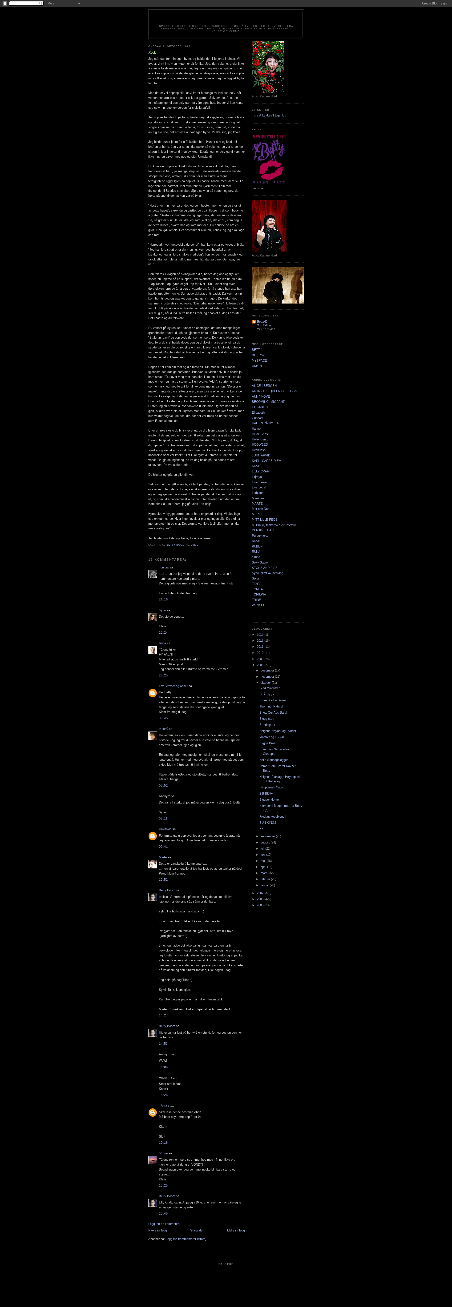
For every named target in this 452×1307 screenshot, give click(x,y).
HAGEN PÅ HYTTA (265, 423)
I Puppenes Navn (271, 787)
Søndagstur (267, 725)
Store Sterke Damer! (273, 700)
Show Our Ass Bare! (273, 712)
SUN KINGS (267, 822)
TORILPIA (259, 594)
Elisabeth (258, 412)
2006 (260, 899)
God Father (264, 325)
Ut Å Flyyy (266, 694)
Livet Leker (259, 482)
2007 (260, 893)
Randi (256, 541)
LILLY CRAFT (261, 471)
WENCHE (258, 605)
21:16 (163, 599)
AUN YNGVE (261, 396)
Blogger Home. (269, 799)
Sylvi (162, 610)
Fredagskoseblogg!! (272, 816)
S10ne (163, 1153)
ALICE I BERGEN (264, 386)
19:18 (163, 1142)
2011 (260, 646)
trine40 (163, 729)
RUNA (256, 551)
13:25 (163, 1185)
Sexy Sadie (260, 562)
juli (263, 848)
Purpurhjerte (260, 535)
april (264, 867)
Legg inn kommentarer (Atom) (186, 1239)
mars (264, 873)
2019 (260, 634)
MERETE (258, 514)
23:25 (163, 675)
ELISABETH (260, 407)
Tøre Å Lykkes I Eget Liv (269, 115)
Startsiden (197, 1230)
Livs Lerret (259, 487)
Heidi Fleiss (260, 434)
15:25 (163, 1095)
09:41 (163, 846)
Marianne (258, 498)
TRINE (256, 600)
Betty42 (226, 19)
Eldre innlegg (236, 1230)
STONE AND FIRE (265, 568)
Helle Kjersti (260, 439)
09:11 (163, 818)
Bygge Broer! (268, 743)
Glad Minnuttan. (270, 688)
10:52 (163, 879)
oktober (266, 682)
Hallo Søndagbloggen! (274, 760)
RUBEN (257, 546)
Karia (255, 466)
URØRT (257, 366)
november (268, 676)
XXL (262, 829)
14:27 (163, 1015)
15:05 (163, 1067)
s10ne (256, 557)
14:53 (163, 1043)
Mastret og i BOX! (271, 737)
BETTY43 (258, 355)
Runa (162, 643)
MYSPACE (259, 360)
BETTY (257, 350)
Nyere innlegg (157, 1230)
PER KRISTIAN (263, 530)
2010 (260, 653)
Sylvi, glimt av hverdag (267, 573)
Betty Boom (167, 890)
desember (268, 670)
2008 (260, 665)
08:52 (163, 785)
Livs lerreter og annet (173, 686)
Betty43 (262, 321)
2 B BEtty (266, 793)
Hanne (256, 428)
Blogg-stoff (266, 718)
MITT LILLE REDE (265, 519)
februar (266, 879)
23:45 (163, 1213)
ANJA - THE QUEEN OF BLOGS (274, 391)
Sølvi (255, 578)
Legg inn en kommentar (164, 1224)
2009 (260, 659)
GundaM (257, 418)
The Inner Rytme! (271, 706)
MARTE (257, 503)
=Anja (163, 1105)
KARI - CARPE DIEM (266, 461)
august (266, 842)
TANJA (257, 584)
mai (263, 861)
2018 (260, 640)
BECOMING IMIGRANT (268, 402)
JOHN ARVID (261, 455)
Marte (163, 857)
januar (265, 885)
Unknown (165, 829)
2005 (260, 905)
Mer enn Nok (260, 509)
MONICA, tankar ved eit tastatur (274, 525)
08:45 (163, 718)
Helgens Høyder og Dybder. (278, 731)
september (268, 836)
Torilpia (164, 567)
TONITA (257, 589)
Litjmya (257, 477)
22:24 (163, 632)
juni (263, 854)
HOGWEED (260, 444)
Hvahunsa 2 (260, 450)
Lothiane (257, 493)
